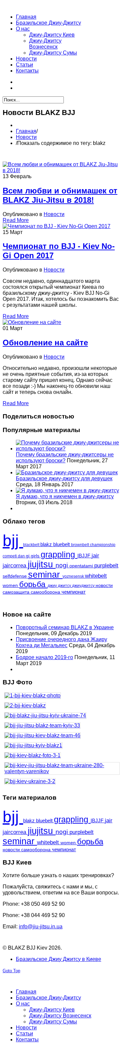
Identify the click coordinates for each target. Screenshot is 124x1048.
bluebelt (62, 544)
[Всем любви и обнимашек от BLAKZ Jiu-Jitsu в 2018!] (62, 170)
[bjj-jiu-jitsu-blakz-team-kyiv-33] (62, 727)
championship (102, 544)
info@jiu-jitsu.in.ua (40, 926)
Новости (26, 137)
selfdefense (15, 576)
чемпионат (74, 592)
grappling (59, 554)
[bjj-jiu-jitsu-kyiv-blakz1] (62, 747)
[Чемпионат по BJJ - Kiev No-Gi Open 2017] (56, 226)
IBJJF (84, 555)
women (11, 585)
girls (36, 555)
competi (10, 556)
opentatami (81, 565)
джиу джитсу (60, 585)
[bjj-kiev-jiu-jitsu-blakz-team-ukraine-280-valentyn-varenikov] (62, 770)
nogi (62, 565)
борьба (33, 584)
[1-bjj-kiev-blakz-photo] (62, 697)
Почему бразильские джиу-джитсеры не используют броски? (65, 457)
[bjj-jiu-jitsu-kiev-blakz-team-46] (62, 737)
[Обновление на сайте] (32, 322)
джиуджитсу (84, 585)
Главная (26, 131)
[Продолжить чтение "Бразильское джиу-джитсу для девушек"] (67, 472)
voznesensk (73, 576)
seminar (45, 575)
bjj (13, 540)
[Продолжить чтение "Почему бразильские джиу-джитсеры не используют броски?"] (68, 448)
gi (28, 555)
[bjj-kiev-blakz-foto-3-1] (62, 757)
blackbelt (31, 544)
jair (95, 555)
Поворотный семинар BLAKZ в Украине (65, 627)
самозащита (17, 592)
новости (104, 585)
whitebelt (96, 576)
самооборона (46, 592)
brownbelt (80, 544)
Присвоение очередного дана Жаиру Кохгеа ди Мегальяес (61, 642)
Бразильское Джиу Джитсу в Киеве (58, 959)
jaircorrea (15, 565)
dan (22, 556)
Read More (16, 220)
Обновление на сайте (45, 342)
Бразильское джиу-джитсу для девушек (64, 478)
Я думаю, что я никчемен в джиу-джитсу (65, 496)
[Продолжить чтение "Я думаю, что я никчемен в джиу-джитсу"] (67, 490)
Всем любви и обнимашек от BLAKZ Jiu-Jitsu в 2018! (60, 195)
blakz (46, 544)
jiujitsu (42, 564)
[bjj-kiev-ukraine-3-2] (62, 783)
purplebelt (106, 565)
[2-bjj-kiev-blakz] (62, 707)
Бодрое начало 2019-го (44, 657)
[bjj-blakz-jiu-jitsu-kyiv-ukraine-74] (62, 717)
